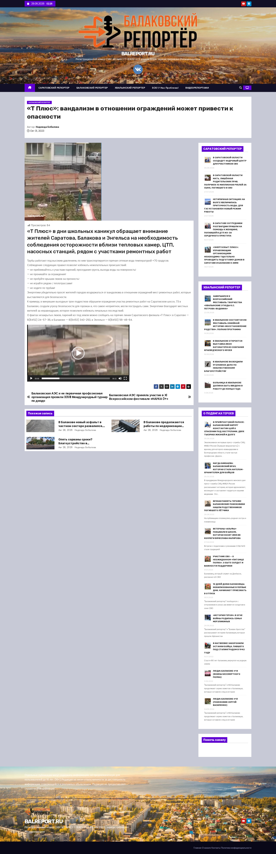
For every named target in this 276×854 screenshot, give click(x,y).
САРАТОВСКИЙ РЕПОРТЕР (53, 87)
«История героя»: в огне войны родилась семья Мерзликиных (227, 618)
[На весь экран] (125, 378)
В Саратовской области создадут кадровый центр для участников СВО (229, 160)
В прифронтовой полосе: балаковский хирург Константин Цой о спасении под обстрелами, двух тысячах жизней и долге (224, 428)
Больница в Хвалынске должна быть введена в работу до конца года (228, 385)
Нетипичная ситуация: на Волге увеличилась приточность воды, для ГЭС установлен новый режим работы (224, 205)
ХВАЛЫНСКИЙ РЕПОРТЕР (130, 87)
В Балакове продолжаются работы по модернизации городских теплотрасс (164, 426)
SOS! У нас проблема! (165, 87)
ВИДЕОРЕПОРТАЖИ (197, 87)
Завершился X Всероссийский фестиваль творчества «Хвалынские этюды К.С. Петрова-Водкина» (223, 302)
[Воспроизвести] (31, 378)
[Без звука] (120, 378)
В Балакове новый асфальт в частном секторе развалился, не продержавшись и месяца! (80, 426)
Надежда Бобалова (47, 127)
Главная (197, 847)
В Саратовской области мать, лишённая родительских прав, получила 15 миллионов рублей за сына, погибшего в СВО (225, 181)
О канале (206, 847)
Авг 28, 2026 (65, 430)
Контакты (215, 847)
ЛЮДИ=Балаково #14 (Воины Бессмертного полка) (226, 674)
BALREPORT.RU (138, 54)
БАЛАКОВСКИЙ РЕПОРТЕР (92, 87)
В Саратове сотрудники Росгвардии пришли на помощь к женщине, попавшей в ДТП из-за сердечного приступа (223, 229)
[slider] (76, 378)
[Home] (30, 88)
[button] (240, 88)
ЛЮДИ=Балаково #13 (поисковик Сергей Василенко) (225, 702)
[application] (78, 353)
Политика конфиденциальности (236, 847)
